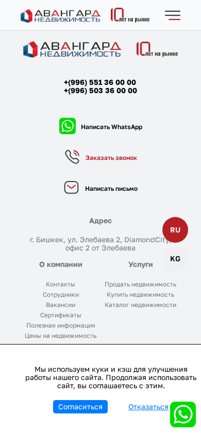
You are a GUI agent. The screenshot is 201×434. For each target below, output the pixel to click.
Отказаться (148, 406)
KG (175, 258)
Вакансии (60, 305)
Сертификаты (60, 315)
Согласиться (80, 406)
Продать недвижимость (140, 284)
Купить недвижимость (140, 294)
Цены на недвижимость (60, 335)
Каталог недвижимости (140, 305)
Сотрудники (61, 294)
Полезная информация (60, 325)
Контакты (60, 284)
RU (175, 229)
